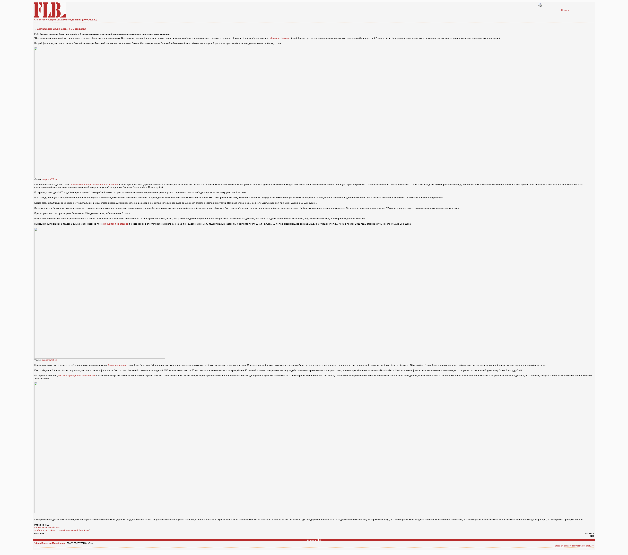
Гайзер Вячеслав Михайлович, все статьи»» (574, 546)
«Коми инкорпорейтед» (47, 527)
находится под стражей (116, 223)
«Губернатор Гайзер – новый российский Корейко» (61, 530)
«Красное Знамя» (279, 38)
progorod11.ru (49, 179)
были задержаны (117, 365)
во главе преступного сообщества (76, 375)
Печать (565, 10)
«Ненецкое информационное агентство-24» (95, 184)
